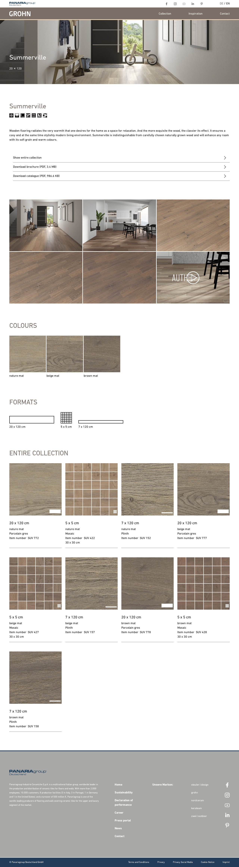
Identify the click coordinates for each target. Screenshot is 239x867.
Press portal (123, 820)
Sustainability (124, 792)
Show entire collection (27, 157)
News (118, 828)
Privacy (161, 862)
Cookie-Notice (207, 862)
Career (119, 812)
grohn (194, 792)
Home (118, 784)
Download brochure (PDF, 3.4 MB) (35, 166)
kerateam (196, 808)
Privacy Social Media (183, 862)
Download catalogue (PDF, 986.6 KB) (36, 176)
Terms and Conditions (138, 862)
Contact (225, 13)
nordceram (197, 800)
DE (221, 3)
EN (228, 3)
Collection (165, 13)
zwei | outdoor (199, 816)
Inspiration (196, 13)
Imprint (226, 862)
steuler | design (200, 785)
